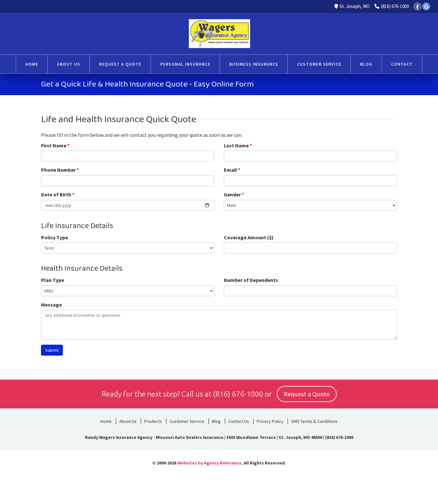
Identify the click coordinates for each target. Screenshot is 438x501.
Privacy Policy (270, 421)
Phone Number (60, 170)
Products (153, 421)
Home (106, 421)
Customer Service (187, 421)
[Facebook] (417, 6)
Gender (234, 194)
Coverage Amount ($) (249, 237)
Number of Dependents (251, 280)
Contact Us (238, 421)
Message (51, 304)
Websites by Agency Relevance (209, 463)
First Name (55, 145)
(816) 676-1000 (395, 6)
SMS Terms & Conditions (314, 421)
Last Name (238, 145)
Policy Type (54, 237)
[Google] (426, 6)
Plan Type (52, 280)
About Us (128, 421)
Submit (52, 350)
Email (232, 170)
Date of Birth (57, 194)
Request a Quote (307, 394)
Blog (216, 421)
